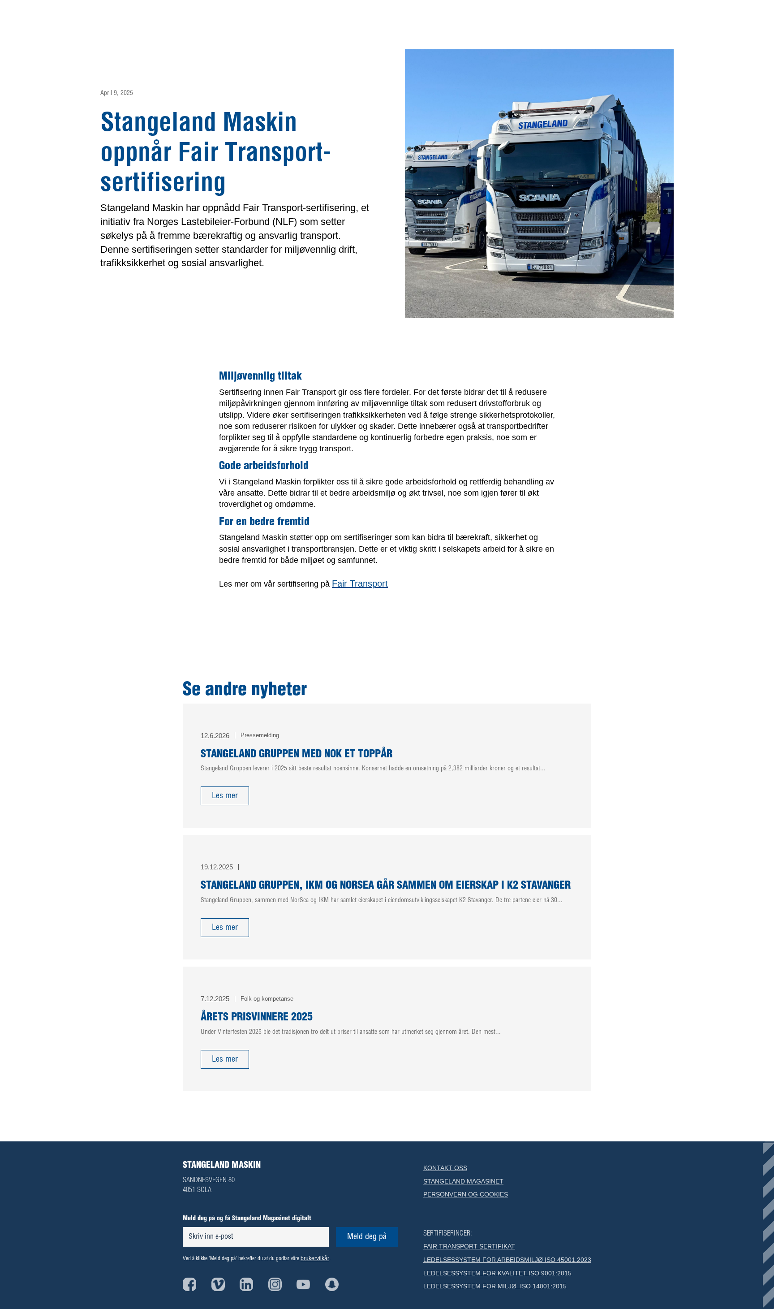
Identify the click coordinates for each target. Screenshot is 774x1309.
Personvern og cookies (465, 1194)
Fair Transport (360, 583)
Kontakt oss (445, 1167)
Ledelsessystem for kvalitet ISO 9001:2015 (497, 1273)
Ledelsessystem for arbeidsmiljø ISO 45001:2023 (507, 1259)
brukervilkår (315, 1258)
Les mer (225, 795)
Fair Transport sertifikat (469, 1246)
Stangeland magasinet (463, 1181)
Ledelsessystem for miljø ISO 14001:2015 (495, 1286)
